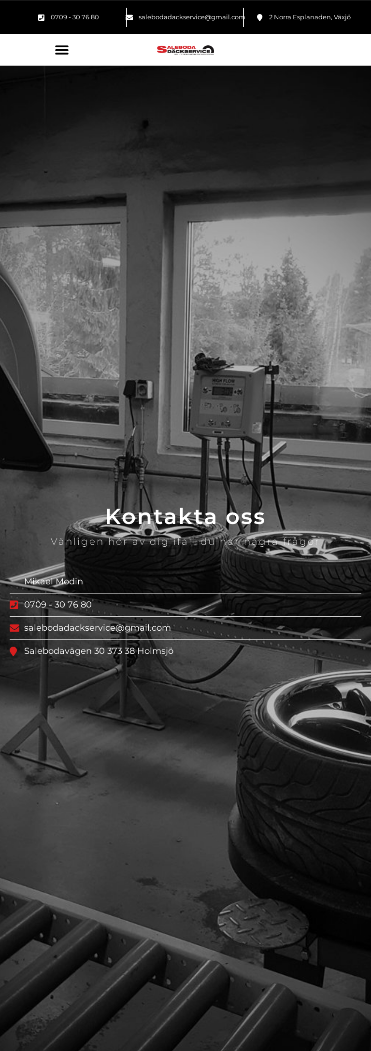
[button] (61, 50)
